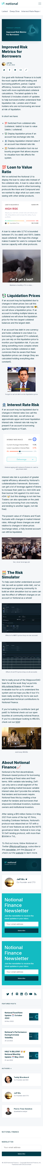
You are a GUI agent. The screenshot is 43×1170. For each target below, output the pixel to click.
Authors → (7, 1068)
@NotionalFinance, (18, 846)
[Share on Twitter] (4, 70)
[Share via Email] (20, 70)
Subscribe (21, 930)
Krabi (29, 1164)
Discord (28, 849)
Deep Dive (15, 11)
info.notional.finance (11, 686)
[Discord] (17, 994)
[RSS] (35, 994)
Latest (5, 11)
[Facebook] (12, 994)
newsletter (11, 849)
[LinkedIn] (21, 994)
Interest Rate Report (31, 11)
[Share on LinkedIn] (15, 70)
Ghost (24, 1164)
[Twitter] (26, 879)
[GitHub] (26, 994)
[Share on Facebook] (9, 70)
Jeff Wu (21, 879)
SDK (17, 722)
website (19, 853)
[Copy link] (26, 70)
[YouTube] (30, 994)
